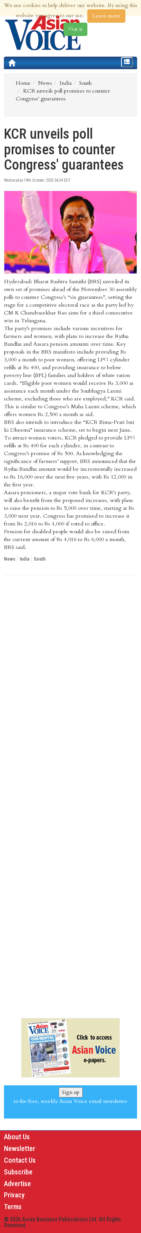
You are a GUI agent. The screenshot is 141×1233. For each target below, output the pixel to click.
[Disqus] (70, 688)
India (24, 559)
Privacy (14, 1195)
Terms (13, 1207)
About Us (17, 1137)
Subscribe (18, 1172)
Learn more (106, 16)
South (39, 559)
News (9, 559)
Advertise (17, 1183)
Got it (75, 29)
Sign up (71, 1092)
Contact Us (20, 1160)
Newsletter (19, 1148)
